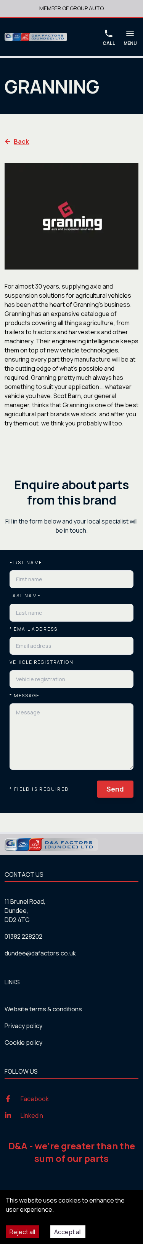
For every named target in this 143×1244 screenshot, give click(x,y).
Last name (25, 596)
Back (21, 141)
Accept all (68, 1232)
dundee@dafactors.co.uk (40, 953)
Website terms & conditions (43, 1009)
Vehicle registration (41, 662)
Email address (34, 629)
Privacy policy (23, 1026)
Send (115, 788)
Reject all (22, 1232)
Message (25, 696)
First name (26, 563)
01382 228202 (23, 936)
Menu (130, 43)
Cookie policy (23, 1042)
